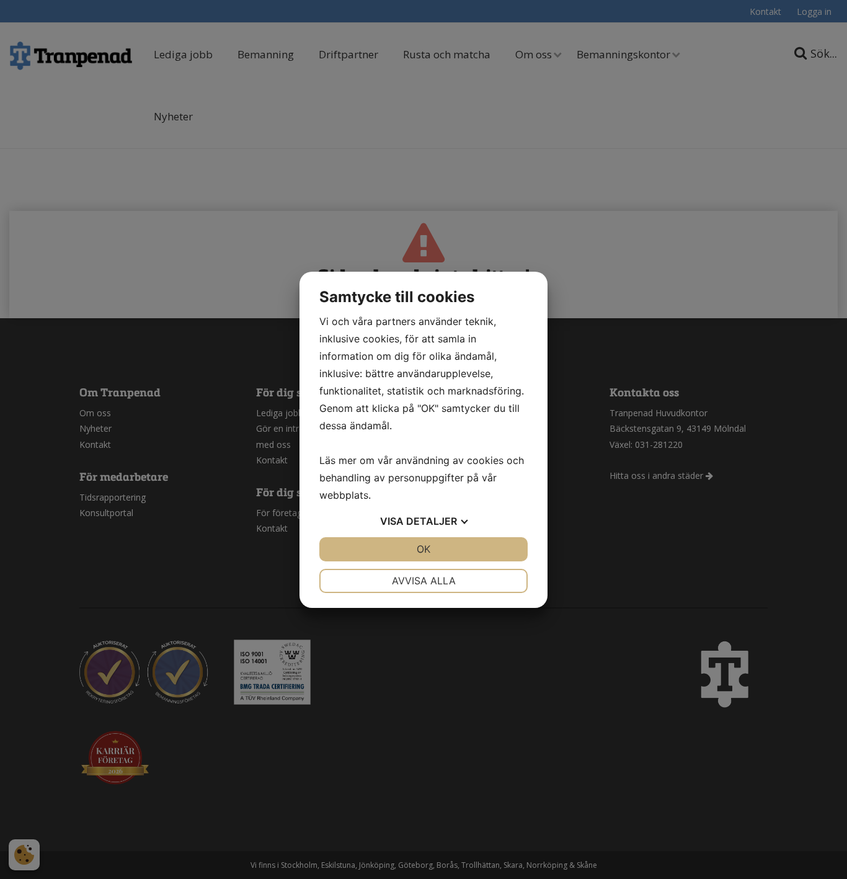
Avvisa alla (424, 580)
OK (423, 549)
